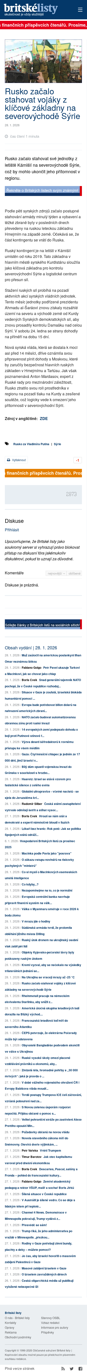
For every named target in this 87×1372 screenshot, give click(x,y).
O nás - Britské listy (17, 1318)
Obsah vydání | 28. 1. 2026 (31, 647)
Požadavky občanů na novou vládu (45, 1132)
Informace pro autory (54, 1327)
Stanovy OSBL (50, 1318)
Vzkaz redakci (50, 1322)
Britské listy (36, 10)
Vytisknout (18, 460)
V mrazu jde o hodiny (36, 921)
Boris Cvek (29, 680)
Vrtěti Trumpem (50, 1150)
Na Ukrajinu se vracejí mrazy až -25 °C (48, 977)
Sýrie (57, 444)
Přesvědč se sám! (34, 1225)
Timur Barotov (32, 1157)
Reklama (11, 1332)
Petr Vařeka (30, 1150)
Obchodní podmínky (18, 1337)
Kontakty (10, 1322)
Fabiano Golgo (31, 667)
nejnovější (55, 573)
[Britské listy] (43, 192)
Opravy (9, 1327)
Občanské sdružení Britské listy (52, 1350)
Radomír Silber (32, 804)
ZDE (44, 418)
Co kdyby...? (30, 884)
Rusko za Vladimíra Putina (31, 444)
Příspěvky (47, 1332)
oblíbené (74, 573)
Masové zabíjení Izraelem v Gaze (44, 1268)
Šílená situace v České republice (44, 1194)
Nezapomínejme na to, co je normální (47, 890)
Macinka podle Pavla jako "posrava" (47, 853)
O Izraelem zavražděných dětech (44, 1274)
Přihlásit (12, 529)
